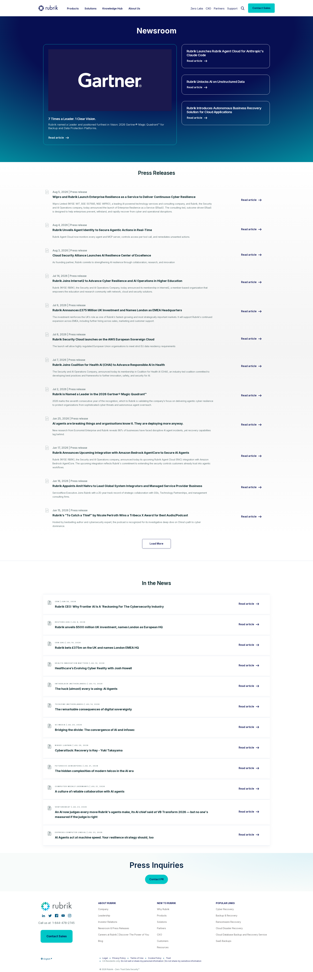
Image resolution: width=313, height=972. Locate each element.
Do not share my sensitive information (183, 961)
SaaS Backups (223, 941)
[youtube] (63, 915)
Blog (100, 941)
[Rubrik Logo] (48, 8)
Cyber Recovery (225, 909)
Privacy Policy (119, 958)
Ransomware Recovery (228, 921)
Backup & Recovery (226, 915)
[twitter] (50, 915)
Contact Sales (261, 8)
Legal (105, 958)
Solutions (162, 921)
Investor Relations (107, 921)
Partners (219, 8)
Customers (162, 941)
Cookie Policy (154, 958)
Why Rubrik (163, 909)
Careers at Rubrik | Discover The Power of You (123, 934)
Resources (163, 947)
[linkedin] (43, 915)
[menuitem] (73, 8)
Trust (168, 958)
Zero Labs (197, 8)
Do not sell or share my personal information (142, 961)
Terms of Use (136, 958)
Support (232, 8)
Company (103, 909)
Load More (156, 543)
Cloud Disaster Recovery (229, 928)
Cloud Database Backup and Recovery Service (241, 934)
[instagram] (69, 915)
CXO (208, 8)
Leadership (104, 915)
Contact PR (156, 879)
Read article (249, 200)
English (47, 959)
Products (162, 915)
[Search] (243, 8)
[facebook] (56, 915)
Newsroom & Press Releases (113, 928)
